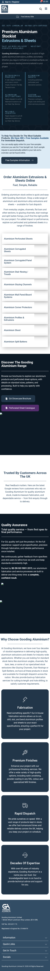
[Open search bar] (40, 9)
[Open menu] (46, 8)
